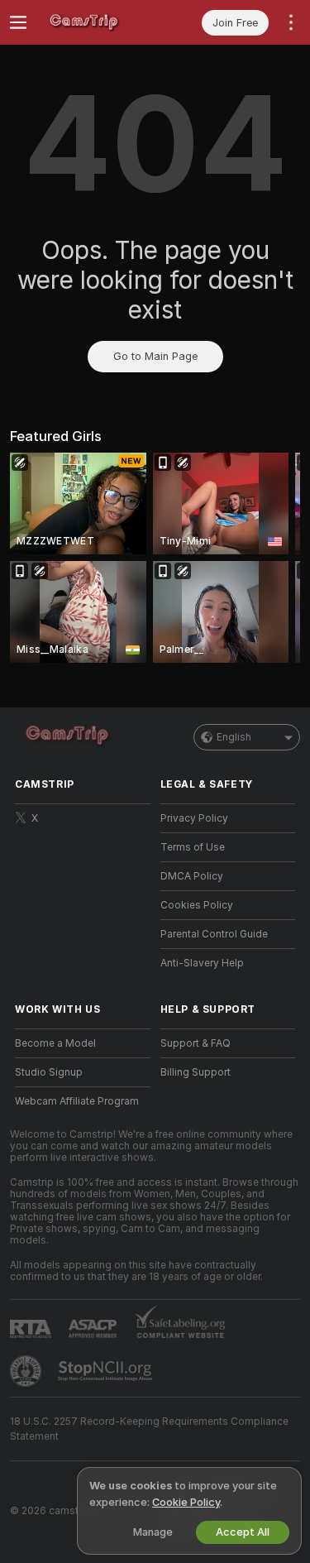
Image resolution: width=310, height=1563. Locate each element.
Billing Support (195, 1072)
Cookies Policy (196, 905)
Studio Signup (49, 1072)
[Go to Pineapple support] (27, 1371)
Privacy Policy (194, 818)
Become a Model (55, 1043)
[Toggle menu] (18, 22)
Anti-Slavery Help (202, 963)
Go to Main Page (155, 356)
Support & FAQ (195, 1043)
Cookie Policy (186, 1502)
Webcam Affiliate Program (77, 1101)
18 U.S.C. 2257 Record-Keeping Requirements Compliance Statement (149, 1429)
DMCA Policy (191, 876)
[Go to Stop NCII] (106, 1371)
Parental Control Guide (214, 934)
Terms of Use (192, 847)
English (234, 737)
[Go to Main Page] (95, 22)
